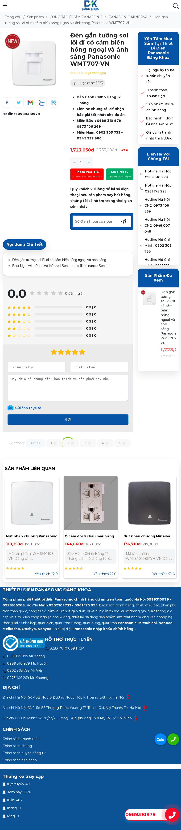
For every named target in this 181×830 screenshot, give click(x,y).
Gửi (68, 419)
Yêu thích (46, 574)
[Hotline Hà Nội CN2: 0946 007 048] (141, 225)
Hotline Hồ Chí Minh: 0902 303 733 (158, 245)
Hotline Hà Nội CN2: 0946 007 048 (157, 225)
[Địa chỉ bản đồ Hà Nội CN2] (145, 708)
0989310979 (29, 114)
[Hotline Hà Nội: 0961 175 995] (141, 188)
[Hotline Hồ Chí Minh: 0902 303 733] (141, 245)
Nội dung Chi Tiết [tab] (24, 244)
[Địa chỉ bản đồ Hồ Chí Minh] (136, 718)
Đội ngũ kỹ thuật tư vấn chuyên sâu (160, 76)
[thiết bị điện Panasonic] (90, 6)
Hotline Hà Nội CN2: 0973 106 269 (157, 205)
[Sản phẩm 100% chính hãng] (142, 107)
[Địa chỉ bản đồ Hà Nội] (128, 697)
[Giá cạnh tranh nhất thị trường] (142, 136)
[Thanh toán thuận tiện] (142, 93)
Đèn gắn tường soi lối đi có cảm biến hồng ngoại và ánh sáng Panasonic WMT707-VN (169, 317)
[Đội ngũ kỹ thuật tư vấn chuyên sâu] (142, 76)
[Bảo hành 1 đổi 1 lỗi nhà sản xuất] (142, 121)
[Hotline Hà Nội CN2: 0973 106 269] (141, 205)
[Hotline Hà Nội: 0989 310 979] (141, 174)
